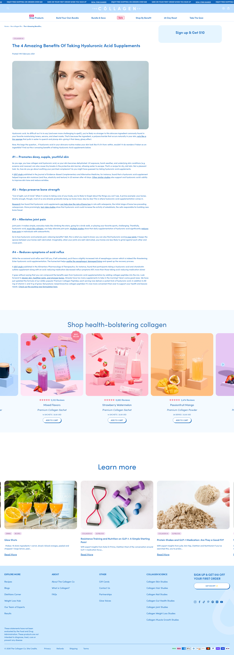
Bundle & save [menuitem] (98, 17)
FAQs (54, 594)
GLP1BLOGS (100, 533)
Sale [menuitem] (121, 17)
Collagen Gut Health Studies (160, 600)
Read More (10, 554)
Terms (86, 648)
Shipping (74, 648)
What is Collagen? (61, 587)
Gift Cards (104, 581)
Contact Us (104, 587)
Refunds (60, 648)
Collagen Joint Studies (157, 606)
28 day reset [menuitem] (170, 17)
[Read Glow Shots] (40, 505)
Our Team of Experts (14, 606)
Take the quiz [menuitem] (196, 17)
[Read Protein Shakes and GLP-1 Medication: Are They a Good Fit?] (193, 505)
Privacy (47, 648)
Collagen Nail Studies (156, 594)
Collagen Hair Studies (157, 587)
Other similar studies (101, 177)
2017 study (18, 174)
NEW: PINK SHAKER (90, 2)
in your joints (130, 236)
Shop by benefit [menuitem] (143, 17)
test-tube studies (48, 207)
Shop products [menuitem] (36, 17)
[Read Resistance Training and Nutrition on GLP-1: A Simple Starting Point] (117, 505)
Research (16, 204)
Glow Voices (105, 600)
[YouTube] (221, 602)
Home (6, 26)
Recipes (17, 533)
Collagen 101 (18, 38)
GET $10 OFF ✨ (212, 586)
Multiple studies (77, 228)
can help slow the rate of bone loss (75, 204)
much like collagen (35, 228)
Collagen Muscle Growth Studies (162, 619)
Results (7, 613)
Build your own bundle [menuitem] (67, 17)
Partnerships (105, 594)
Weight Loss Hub (12, 600)
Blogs (7, 587)
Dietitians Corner (12, 594)
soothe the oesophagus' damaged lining (84, 261)
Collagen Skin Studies (157, 581)
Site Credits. (32, 648)
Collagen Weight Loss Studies (160, 613)
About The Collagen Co (63, 581)
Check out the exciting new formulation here (38, 286)
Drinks (8, 533)
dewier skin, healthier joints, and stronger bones (43, 277)
